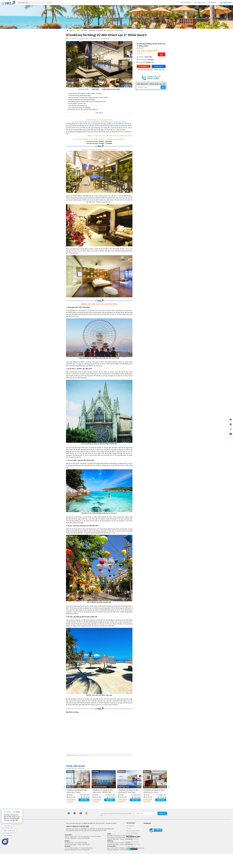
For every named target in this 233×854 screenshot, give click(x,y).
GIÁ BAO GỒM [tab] (83, 89)
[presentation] (64, 787)
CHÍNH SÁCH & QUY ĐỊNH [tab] (111, 89)
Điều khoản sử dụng (132, 839)
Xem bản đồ (113, 38)
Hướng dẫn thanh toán (133, 844)
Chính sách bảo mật (132, 842)
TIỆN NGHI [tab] (95, 89)
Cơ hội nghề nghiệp (132, 833)
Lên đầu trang (84, 755)
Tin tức (129, 828)
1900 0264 (227, 2)
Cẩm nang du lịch (199, 2)
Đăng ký (162, 813)
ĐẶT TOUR (84, 800)
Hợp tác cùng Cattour (133, 830)
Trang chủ (71, 30)
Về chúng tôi (212, 2)
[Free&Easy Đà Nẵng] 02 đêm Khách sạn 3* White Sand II (106, 30)
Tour (78, 30)
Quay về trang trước (73, 755)
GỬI (163, 87)
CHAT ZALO (158, 66)
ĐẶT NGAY (143, 66)
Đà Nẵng (84, 30)
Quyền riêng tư (131, 846)
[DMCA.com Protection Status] (132, 849)
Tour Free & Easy (186, 2)
